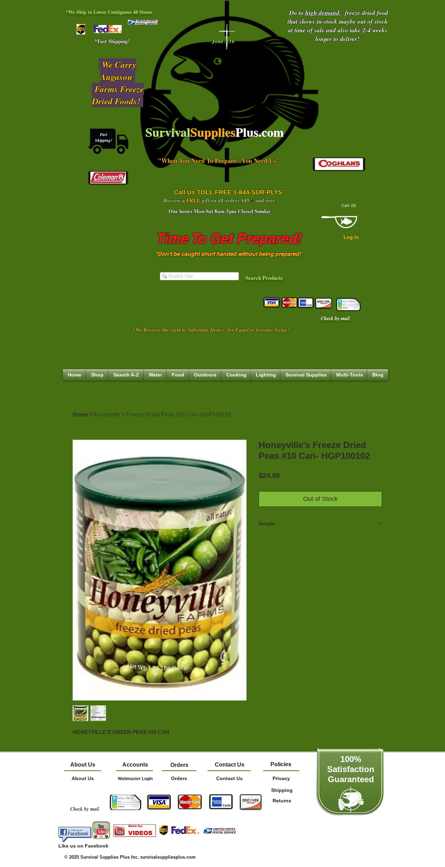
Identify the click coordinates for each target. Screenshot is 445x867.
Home (80, 415)
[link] (349, 205)
